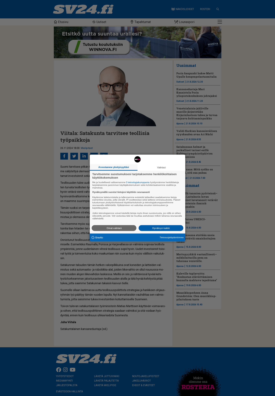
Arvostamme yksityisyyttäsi (113, 167)
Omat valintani (114, 228)
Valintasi (161, 167)
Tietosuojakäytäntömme (172, 237)
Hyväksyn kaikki (161, 228)
